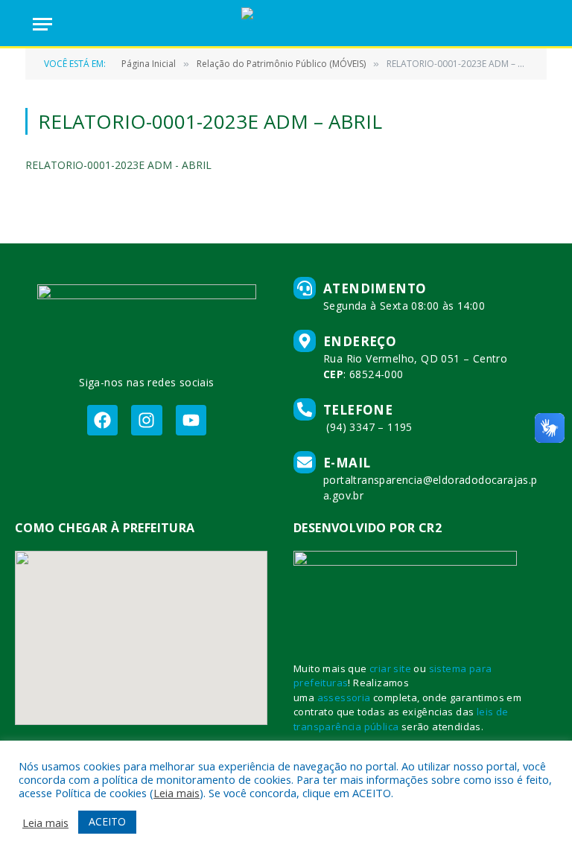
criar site (390, 668)
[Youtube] (191, 420)
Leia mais (176, 792)
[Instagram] (146, 420)
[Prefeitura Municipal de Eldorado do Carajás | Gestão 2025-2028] (285, 24)
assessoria (344, 697)
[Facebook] (102, 420)
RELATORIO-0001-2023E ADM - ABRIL (118, 165)
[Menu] (42, 24)
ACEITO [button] (107, 821)
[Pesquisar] (532, 24)
